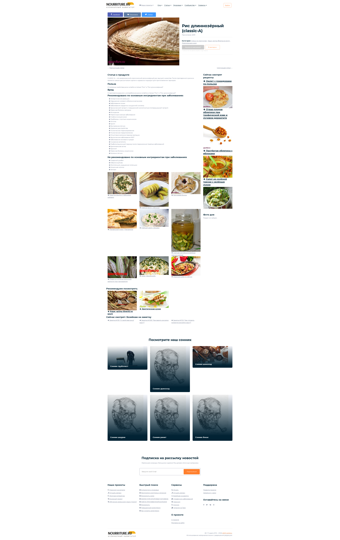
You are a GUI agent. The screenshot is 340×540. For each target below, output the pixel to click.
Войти (227, 5)
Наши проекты (146, 5)
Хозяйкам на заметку (181, 496)
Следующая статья (224, 68)
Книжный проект (115, 499)
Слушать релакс (115, 493)
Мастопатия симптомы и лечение (153, 493)
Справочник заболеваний (183, 499)
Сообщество (190, 5)
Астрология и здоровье (150, 490)
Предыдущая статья (116, 68)
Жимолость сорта (147, 496)
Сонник (176, 505)
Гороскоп (176, 502)
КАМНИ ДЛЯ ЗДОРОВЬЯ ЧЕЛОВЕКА (154, 499)
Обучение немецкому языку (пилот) (123, 502)
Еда (159, 5)
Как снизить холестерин (150, 511)
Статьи (167, 5)
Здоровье (177, 5)
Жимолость (145, 505)
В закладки (212, 47)
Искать (175, 490)
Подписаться (192, 471)
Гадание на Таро (179, 508)
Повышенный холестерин (151, 508)
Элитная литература (117, 496)
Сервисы (202, 5)
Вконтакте (133, 14)
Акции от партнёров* (193, 47)
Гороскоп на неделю (117, 490)
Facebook (116, 14)
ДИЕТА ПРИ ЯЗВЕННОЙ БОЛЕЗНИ (154, 502)
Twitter (150, 14)
